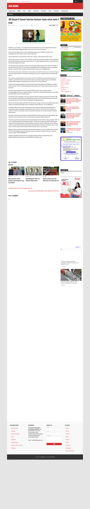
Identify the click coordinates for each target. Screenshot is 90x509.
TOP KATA (63, 78)
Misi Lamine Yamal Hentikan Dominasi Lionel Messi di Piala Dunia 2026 (72, 108)
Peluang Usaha (11, 11)
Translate (65, 49)
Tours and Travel (27, 25)
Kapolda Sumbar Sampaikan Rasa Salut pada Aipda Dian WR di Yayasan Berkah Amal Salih (73, 123)
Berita (14, 25)
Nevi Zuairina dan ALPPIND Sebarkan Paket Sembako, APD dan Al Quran (44, 191)
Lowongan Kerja (64, 11)
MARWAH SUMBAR (65, 80)
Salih (12, 436)
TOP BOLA (63, 89)
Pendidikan (56, 11)
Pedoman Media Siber (25, 1)
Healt (67, 436)
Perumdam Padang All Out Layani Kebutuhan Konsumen (20, 188)
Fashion (68, 434)
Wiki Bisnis (13, 6)
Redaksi (13, 1)
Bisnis (17, 25)
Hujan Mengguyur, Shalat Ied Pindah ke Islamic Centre (33, 180)
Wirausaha (43, 11)
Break (10, 14)
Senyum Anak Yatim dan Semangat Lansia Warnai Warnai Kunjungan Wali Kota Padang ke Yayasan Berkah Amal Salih (73, 116)
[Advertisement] (33, 149)
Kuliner (67, 439)
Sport (50, 11)
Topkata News (14, 442)
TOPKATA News (64, 82)
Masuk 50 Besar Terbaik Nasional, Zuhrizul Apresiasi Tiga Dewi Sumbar (16, 180)
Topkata (13, 431)
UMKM (19, 11)
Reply (10, 25)
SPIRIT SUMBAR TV (65, 91)
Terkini (23, 25)
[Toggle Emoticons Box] (9, 199)
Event (24, 11)
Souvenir (68, 445)
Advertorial (36, 11)
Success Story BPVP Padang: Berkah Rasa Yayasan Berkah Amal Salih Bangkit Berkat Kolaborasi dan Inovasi (73, 101)
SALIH (62, 85)
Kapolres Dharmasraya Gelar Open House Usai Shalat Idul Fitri (51, 180)
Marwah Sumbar (15, 434)
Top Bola (13, 448)
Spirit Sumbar (14, 428)
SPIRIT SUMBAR (64, 84)
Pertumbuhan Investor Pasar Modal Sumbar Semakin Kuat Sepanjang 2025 (73, 130)
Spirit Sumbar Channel (16, 445)
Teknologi (68, 448)
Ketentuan (18, 1)
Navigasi (13, 439)
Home (9, 1)
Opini (67, 442)
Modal (29, 11)
